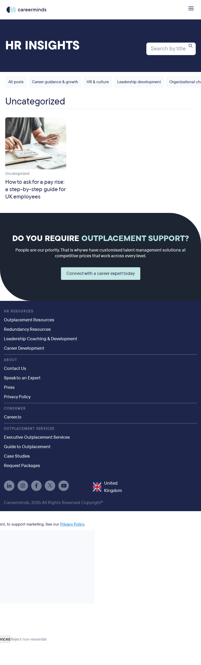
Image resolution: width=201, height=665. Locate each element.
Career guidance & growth (55, 82)
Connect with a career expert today (100, 273)
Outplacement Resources (29, 320)
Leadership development (139, 82)
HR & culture (98, 82)
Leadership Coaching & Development (40, 339)
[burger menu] (191, 8)
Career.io (12, 417)
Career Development (24, 348)
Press (9, 387)
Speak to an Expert (22, 378)
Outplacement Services (29, 429)
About (10, 360)
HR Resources (19, 311)
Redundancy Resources (27, 329)
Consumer (15, 408)
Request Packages (22, 466)
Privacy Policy (17, 397)
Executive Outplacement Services (37, 437)
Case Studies (17, 456)
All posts (16, 82)
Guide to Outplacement (27, 447)
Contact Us (15, 368)
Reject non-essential (29, 639)
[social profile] (9, 485)
